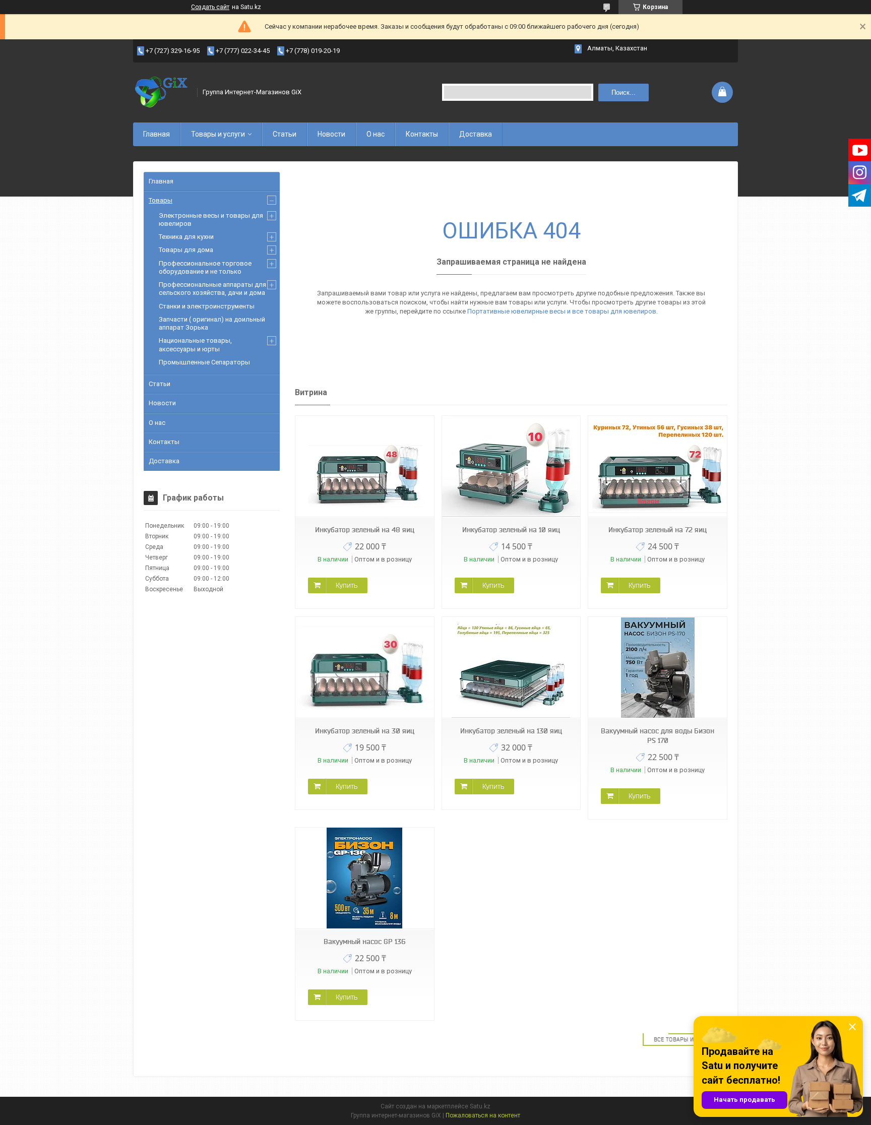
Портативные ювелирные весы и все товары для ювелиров (561, 311)
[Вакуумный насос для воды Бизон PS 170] (657, 667)
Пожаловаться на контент (483, 1115)
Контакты (422, 134)
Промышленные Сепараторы (204, 362)
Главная (156, 134)
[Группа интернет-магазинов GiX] (162, 92)
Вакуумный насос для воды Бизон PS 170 (657, 735)
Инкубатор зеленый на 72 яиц (657, 530)
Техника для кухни (186, 236)
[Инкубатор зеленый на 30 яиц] (364, 667)
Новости (331, 134)
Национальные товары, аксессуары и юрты (195, 344)
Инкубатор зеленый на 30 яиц (364, 731)
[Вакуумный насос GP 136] (364, 878)
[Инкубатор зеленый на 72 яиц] (657, 466)
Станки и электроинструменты (207, 306)
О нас (375, 134)
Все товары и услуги (685, 1039)
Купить (346, 585)
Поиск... (623, 92)
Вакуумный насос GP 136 (364, 942)
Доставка (475, 134)
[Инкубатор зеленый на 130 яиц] (511, 667)
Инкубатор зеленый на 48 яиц (364, 530)
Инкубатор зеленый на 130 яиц (511, 731)
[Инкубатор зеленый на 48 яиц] (364, 466)
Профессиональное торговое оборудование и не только (205, 267)
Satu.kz (480, 1106)
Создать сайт (210, 7)
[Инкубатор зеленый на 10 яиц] (511, 466)
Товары (160, 200)
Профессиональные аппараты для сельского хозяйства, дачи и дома (212, 288)
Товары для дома (186, 250)
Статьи (284, 134)
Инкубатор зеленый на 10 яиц (511, 530)
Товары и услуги (218, 134)
